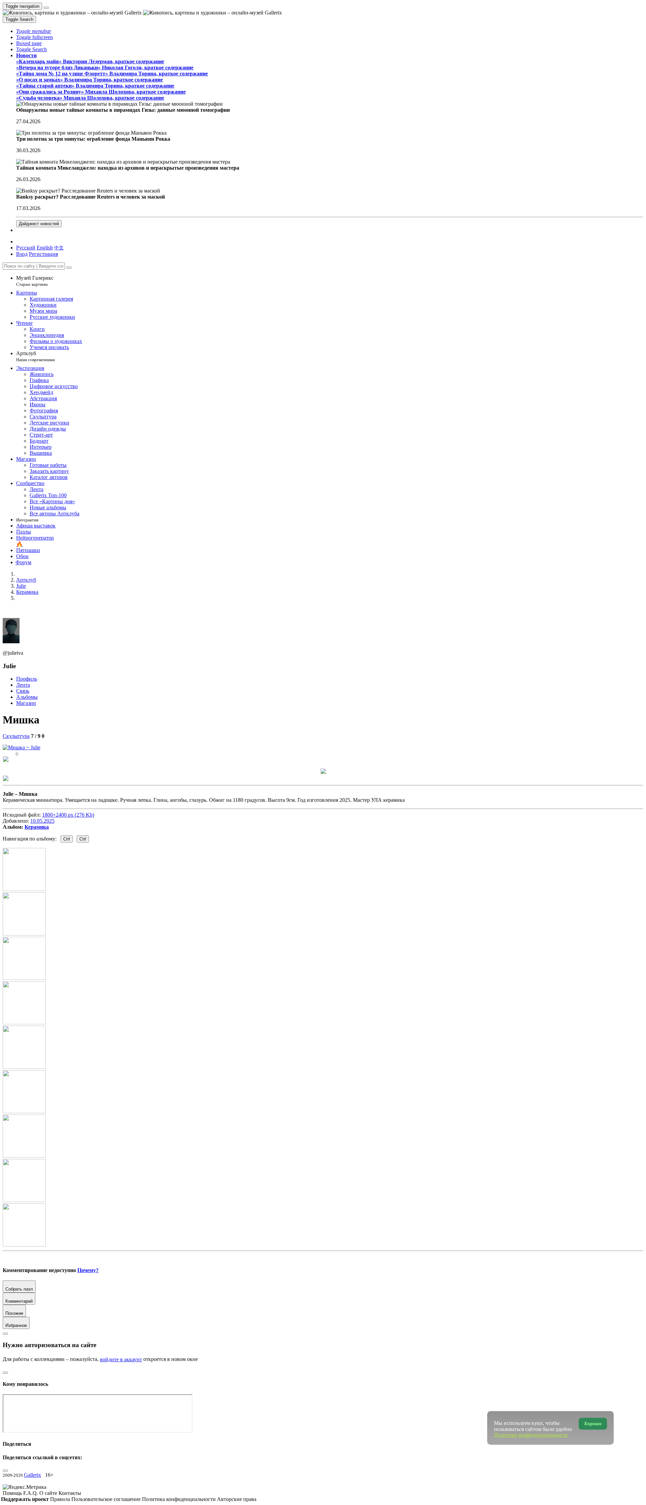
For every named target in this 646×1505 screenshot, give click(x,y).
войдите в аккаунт (121, 1359)
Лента (23, 685)
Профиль (26, 679)
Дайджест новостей (39, 223)
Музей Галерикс (34, 281)
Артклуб (35, 356)
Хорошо (593, 1423)
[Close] (69, 268)
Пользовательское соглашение (106, 1499)
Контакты (70, 1493)
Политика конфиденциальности (179, 1499)
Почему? (88, 1270)
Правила (60, 1499)
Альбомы (27, 697)
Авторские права (236, 1499)
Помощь (13, 1493)
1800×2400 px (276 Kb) (68, 815)
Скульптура (16, 736)
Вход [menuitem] (22, 254)
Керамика (37, 827)
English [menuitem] (45, 247)
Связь (22, 691)
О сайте (49, 1493)
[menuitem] (59, 247)
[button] (33, 31)
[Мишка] (21, 747)
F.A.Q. (31, 1493)
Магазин (26, 703)
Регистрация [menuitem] (43, 254)
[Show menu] (46, 8)
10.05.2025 (42, 821)
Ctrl (66, 839)
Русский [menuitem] (25, 247)
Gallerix (32, 1475)
